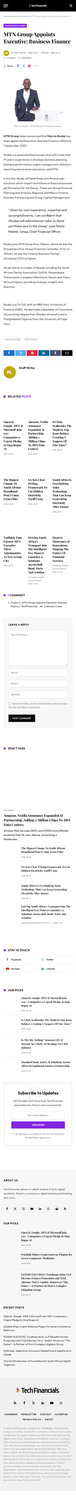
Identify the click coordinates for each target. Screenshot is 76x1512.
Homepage (11, 1414)
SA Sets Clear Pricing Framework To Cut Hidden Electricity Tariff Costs (37, 489)
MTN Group (31, 339)
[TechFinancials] (38, 5)
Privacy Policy (32, 1137)
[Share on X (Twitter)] (23, 66)
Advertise (61, 1414)
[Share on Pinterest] (29, 66)
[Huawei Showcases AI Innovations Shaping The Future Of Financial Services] (62, 525)
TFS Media (47, 1428)
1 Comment (11, 58)
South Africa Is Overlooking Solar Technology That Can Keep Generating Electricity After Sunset (61, 493)
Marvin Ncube (13, 339)
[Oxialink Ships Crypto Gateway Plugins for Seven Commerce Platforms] (11, 1259)
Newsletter (29, 1414)
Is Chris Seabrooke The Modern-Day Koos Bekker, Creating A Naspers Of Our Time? (62, 433)
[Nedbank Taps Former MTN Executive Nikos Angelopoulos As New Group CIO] (14, 525)
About (49, 1419)
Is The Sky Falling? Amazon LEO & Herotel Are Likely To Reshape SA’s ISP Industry (44, 1043)
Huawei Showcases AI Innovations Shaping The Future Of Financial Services (60, 549)
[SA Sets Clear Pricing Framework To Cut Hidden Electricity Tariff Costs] (38, 467)
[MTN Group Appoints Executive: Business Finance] (38, 120)
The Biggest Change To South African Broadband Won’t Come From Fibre (12, 489)
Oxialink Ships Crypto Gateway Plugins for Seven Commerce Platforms (46, 1256)
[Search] (70, 6)
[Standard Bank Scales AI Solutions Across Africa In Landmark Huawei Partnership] (11, 1067)
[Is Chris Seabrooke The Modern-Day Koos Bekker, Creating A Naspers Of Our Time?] (62, 409)
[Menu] (6, 6)
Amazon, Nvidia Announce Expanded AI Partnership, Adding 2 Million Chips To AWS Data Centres (38, 435)
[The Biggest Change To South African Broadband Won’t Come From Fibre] (14, 467)
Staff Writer (20, 53)
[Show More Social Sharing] (36, 66)
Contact (45, 1414)
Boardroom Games (15, 25)
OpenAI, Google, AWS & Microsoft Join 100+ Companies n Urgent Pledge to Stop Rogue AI (13, 435)
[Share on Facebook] (18, 66)
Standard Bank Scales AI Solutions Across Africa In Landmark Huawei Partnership (45, 1064)
